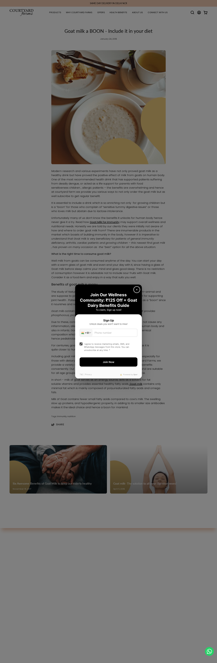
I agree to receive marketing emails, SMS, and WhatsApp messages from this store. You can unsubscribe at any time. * (106, 347)
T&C (81, 374)
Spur (135, 374)
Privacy (88, 374)
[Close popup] (137, 289)
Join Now (108, 362)
